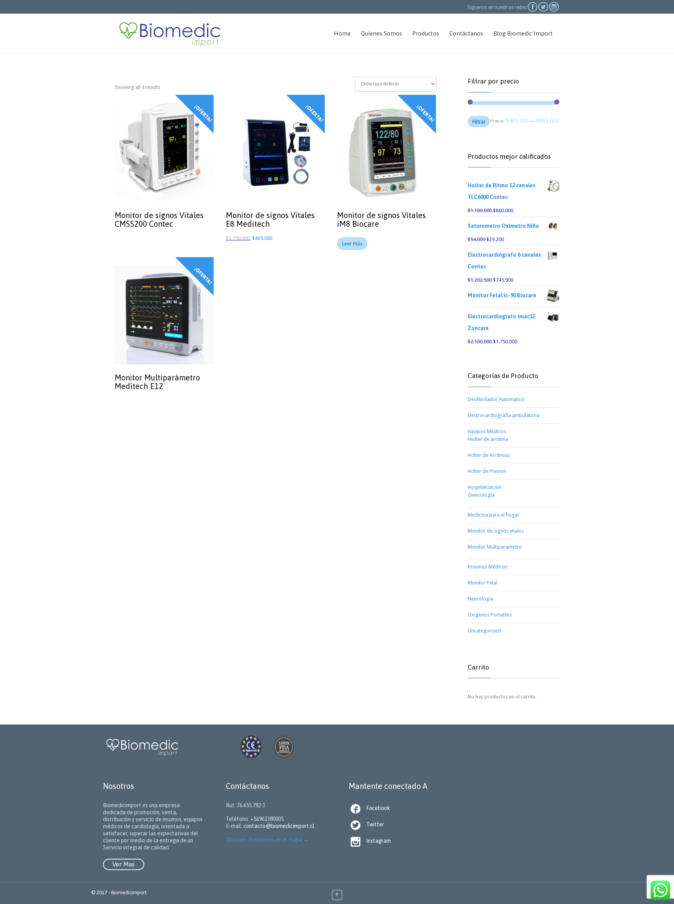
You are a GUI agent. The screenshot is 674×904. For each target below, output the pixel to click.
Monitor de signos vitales (496, 531)
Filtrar (479, 122)
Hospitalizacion (485, 487)
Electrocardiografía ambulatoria (503, 415)
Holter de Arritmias (489, 455)
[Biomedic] (169, 33)
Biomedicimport (129, 892)
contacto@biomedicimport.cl (278, 826)
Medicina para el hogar (494, 515)
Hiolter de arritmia (488, 439)
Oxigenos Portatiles (490, 615)
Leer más (352, 244)
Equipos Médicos (487, 431)
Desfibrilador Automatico (496, 399)
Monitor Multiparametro (495, 547)
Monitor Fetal (482, 583)
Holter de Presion (487, 471)
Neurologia (480, 599)
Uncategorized (484, 631)
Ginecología (481, 495)
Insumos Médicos (487, 567)
